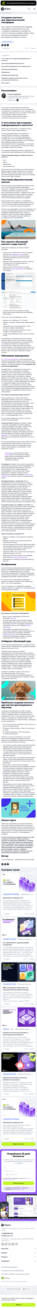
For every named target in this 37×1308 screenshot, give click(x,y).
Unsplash (7, 627)
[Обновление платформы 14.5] (18, 894)
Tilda (2, 343)
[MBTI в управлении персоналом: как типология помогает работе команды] (18, 984)
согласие (29, 1298)
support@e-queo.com (18, 1189)
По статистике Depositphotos (10, 359)
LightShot (5, 634)
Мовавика (4, 435)
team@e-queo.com (7, 1236)
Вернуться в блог (18, 1144)
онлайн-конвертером (17, 268)
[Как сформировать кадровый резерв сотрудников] (18, 939)
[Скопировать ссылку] (2, 45)
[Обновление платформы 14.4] (18, 1119)
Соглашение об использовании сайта (12, 1270)
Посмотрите (8, 453)
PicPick (13, 634)
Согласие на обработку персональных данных (15, 1274)
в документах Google (17, 254)
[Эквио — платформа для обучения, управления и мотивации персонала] (18, 1225)
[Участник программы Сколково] (5, 1278)
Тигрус (7, 454)
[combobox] (5, 1174)
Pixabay (28, 625)
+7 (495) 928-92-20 (7, 1233)
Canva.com (13, 618)
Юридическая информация (9, 1267)
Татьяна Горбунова (14, 94)
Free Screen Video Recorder (18, 557)
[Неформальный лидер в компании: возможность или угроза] (18, 1074)
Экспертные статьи (6, 13)
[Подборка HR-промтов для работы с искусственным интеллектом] (18, 1029)
